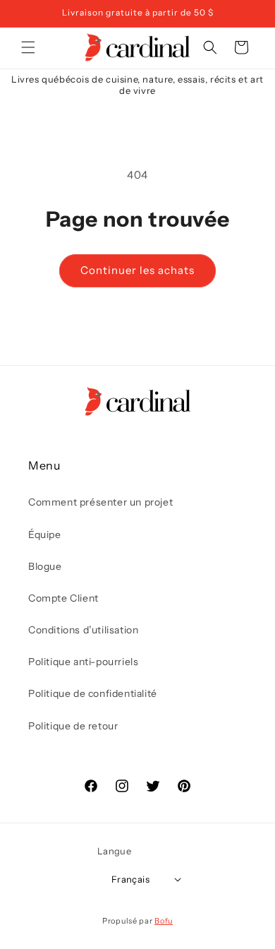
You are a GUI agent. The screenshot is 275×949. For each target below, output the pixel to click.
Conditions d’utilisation (83, 629)
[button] (28, 47)
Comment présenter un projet (100, 502)
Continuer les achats (137, 270)
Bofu (163, 921)
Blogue (45, 566)
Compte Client (63, 598)
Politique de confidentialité (92, 693)
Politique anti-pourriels (83, 661)
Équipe (44, 534)
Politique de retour (73, 726)
